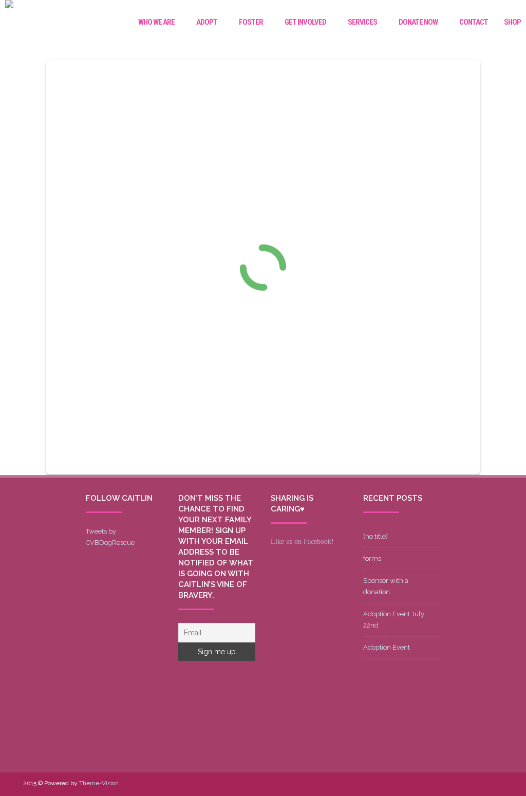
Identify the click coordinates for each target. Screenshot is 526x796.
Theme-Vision (99, 783)
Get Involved (305, 22)
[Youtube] (445, 783)
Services (362, 22)
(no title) (375, 536)
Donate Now (418, 22)
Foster (251, 22)
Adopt (206, 22)
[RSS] (494, 783)
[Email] (478, 783)
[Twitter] (429, 783)
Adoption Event (386, 647)
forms (372, 558)
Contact (473, 22)
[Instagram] (462, 783)
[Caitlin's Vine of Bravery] (9, 6)
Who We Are (156, 22)
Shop (512, 22)
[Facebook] (412, 783)
